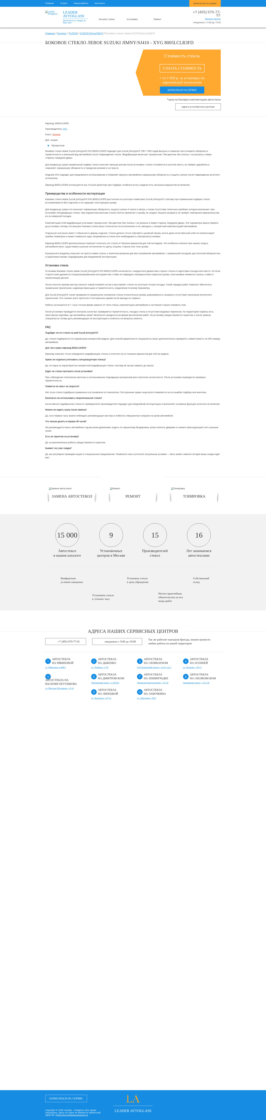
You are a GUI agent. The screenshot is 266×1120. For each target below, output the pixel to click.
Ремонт (157, 19)
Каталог (62, 33)
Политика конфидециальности (72, 1115)
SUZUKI (73, 33)
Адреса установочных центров (198, 106)
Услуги (63, 3)
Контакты (100, 3)
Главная (49, 3)
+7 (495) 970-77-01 (207, 13)
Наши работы (81, 3)
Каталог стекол (107, 19)
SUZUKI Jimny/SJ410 (91, 33)
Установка (132, 19)
